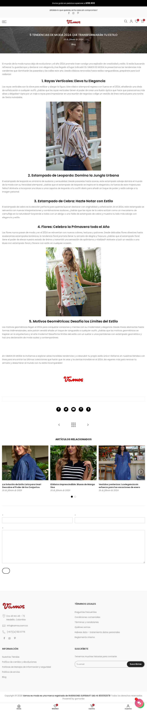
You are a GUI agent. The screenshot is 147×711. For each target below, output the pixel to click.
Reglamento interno (85, 637)
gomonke (79, 698)
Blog (73, 44)
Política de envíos (11, 672)
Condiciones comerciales (87, 617)
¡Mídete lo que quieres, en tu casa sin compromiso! (73, 10)
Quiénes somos (82, 627)
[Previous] (6, 472)
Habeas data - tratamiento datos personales (97, 632)
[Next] (141, 472)
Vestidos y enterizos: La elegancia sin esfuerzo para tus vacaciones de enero (119, 486)
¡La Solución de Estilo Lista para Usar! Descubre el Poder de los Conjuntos (21, 486)
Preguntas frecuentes (86, 612)
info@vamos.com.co (17, 625)
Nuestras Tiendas (10, 656)
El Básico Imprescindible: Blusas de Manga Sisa (72, 486)
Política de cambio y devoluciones (19, 661)
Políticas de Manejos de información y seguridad (26, 667)
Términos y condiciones (87, 622)
